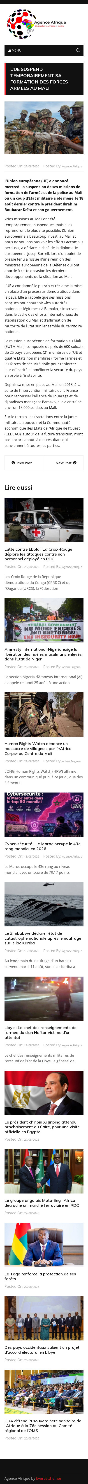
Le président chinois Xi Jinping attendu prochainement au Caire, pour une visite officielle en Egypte (42, 1126)
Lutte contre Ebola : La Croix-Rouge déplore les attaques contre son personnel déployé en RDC (38, 554)
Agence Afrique (72, 166)
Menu (16, 50)
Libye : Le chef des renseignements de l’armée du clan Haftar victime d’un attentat (40, 1032)
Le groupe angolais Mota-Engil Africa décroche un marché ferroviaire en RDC (42, 1203)
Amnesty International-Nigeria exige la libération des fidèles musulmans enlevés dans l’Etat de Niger (43, 654)
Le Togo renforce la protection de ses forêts (40, 1276)
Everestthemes (49, 1478)
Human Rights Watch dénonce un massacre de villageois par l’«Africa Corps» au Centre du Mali (38, 748)
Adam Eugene (71, 667)
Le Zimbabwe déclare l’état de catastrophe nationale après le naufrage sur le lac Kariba (43, 938)
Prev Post (24, 463)
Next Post (64, 463)
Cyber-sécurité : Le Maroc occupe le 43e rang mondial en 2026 (43, 846)
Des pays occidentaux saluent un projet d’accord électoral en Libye (42, 1350)
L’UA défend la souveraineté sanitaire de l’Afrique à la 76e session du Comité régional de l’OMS (43, 1425)
